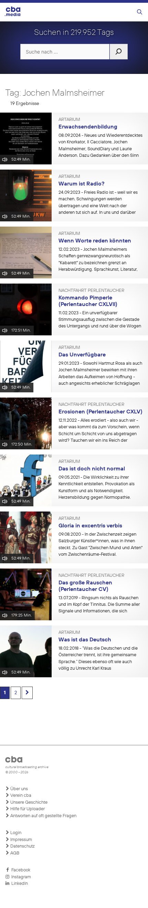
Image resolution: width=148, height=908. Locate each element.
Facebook (19, 870)
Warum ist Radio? (81, 184)
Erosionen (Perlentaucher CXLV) (100, 412)
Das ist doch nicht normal (92, 469)
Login (15, 833)
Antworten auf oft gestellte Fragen (42, 816)
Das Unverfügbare (82, 355)
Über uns (18, 789)
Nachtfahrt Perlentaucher (91, 291)
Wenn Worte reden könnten (95, 241)
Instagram (20, 877)
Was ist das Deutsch (85, 640)
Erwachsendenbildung (88, 127)
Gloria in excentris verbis (90, 526)
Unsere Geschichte (28, 802)
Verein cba (20, 795)
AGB (14, 853)
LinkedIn (18, 883)
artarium (69, 120)
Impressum (20, 840)
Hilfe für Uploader (27, 809)
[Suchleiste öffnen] (139, 12)
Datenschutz (22, 846)
